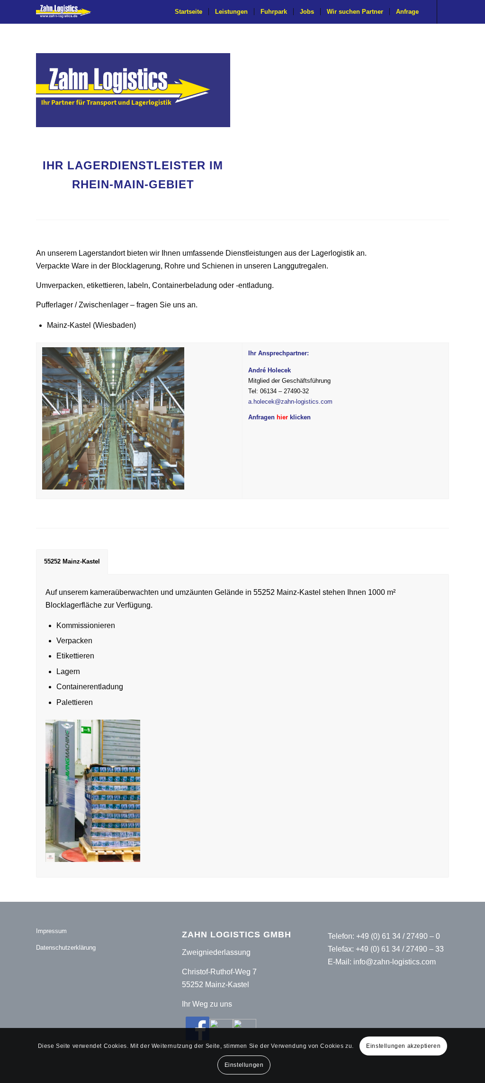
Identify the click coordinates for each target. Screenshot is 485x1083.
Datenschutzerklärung (66, 947)
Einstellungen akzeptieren (403, 1046)
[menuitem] (188, 12)
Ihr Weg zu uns (207, 1004)
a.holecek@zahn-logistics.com (290, 401)
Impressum (51, 931)
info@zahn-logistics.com (394, 962)
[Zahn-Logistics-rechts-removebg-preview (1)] (67, 12)
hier (282, 417)
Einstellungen (244, 1065)
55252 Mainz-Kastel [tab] (72, 561)
